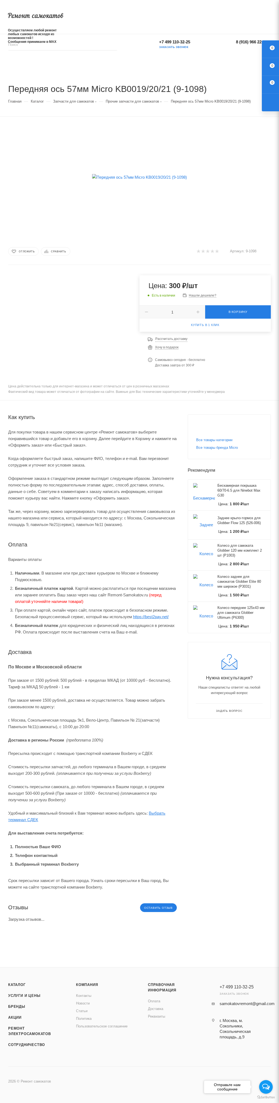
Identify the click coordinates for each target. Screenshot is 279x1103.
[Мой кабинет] (268, 16)
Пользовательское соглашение (102, 1026)
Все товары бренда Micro (217, 448)
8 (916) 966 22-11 (251, 42)
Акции (15, 1017)
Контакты (83, 996)
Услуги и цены (24, 996)
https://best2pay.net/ (151, 616)
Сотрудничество (26, 1045)
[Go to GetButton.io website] (266, 1097)
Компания (87, 985)
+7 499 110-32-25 (174, 42)
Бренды (16, 1007)
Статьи (81, 1011)
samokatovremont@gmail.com (247, 1003)
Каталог (17, 985)
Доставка (155, 1009)
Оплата (154, 1001)
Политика (84, 1019)
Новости (83, 1003)
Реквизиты (156, 1016)
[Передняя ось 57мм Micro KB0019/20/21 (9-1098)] (139, 177)
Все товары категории (214, 440)
